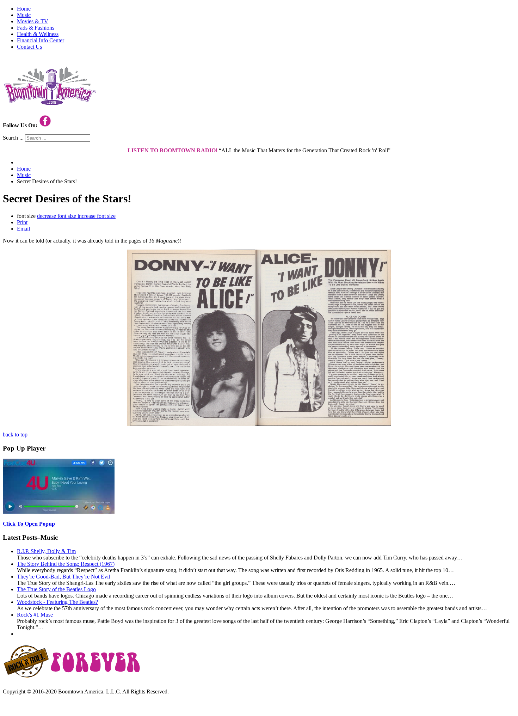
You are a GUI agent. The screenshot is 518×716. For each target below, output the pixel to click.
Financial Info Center (40, 40)
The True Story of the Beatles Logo (56, 589)
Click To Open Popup (29, 524)
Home (24, 9)
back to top (15, 434)
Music (24, 15)
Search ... (13, 138)
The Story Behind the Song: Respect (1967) (66, 564)
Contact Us (29, 47)
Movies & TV (32, 21)
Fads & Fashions (35, 28)
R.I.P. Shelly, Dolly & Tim (46, 551)
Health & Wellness (37, 34)
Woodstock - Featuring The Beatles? (57, 602)
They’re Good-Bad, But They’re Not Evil (63, 577)
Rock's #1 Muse (35, 615)
